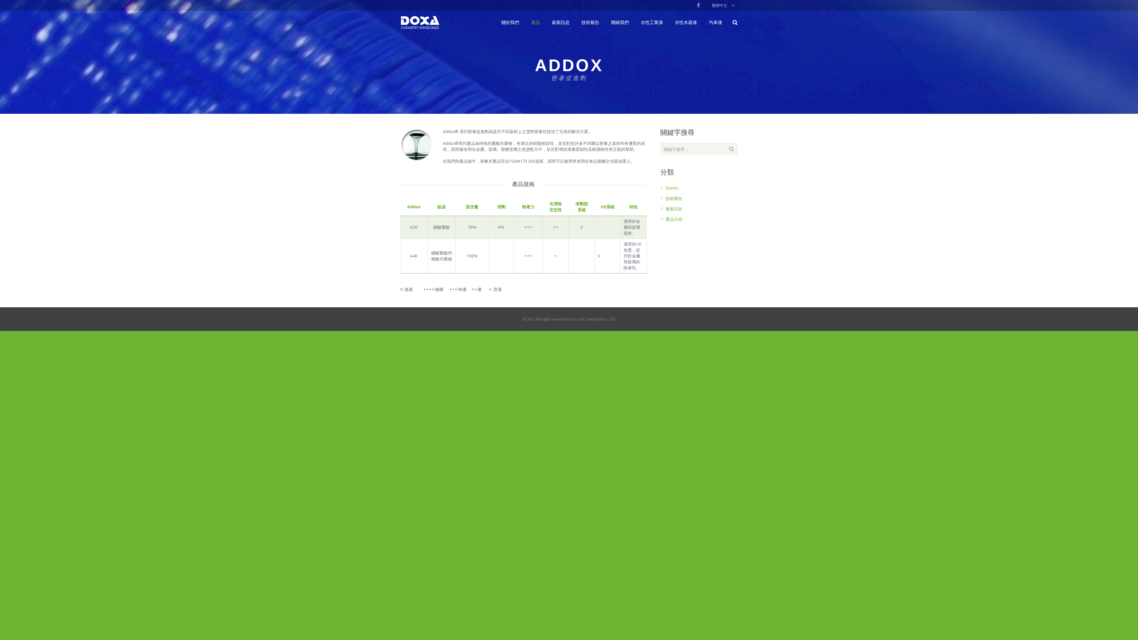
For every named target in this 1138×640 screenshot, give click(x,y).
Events (672, 188)
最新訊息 (674, 209)
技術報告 (674, 198)
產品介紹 (674, 219)
